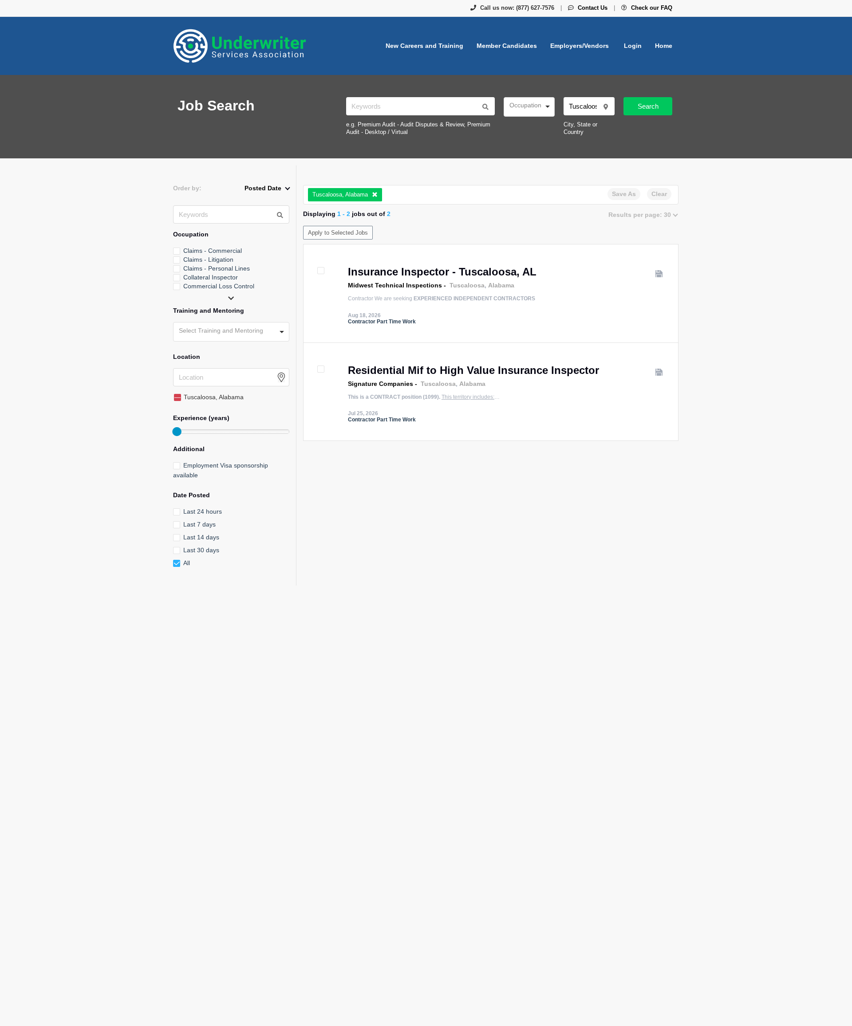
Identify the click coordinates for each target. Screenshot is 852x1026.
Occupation (191, 234)
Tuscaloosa (467, 285)
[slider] (176, 431)
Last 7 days (199, 524)
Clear (659, 193)
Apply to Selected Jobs (338, 232)
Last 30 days (201, 550)
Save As (624, 193)
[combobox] (529, 107)
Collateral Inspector (210, 277)
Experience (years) (201, 417)
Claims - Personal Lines (216, 268)
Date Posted (191, 495)
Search (648, 106)
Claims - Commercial (212, 250)
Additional (189, 448)
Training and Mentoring (208, 310)
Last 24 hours (202, 511)
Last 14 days (201, 537)
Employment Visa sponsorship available (220, 470)
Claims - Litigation (208, 259)
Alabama (501, 285)
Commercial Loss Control (218, 286)
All (186, 562)
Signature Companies (380, 383)
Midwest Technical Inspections (395, 285)
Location (186, 356)
